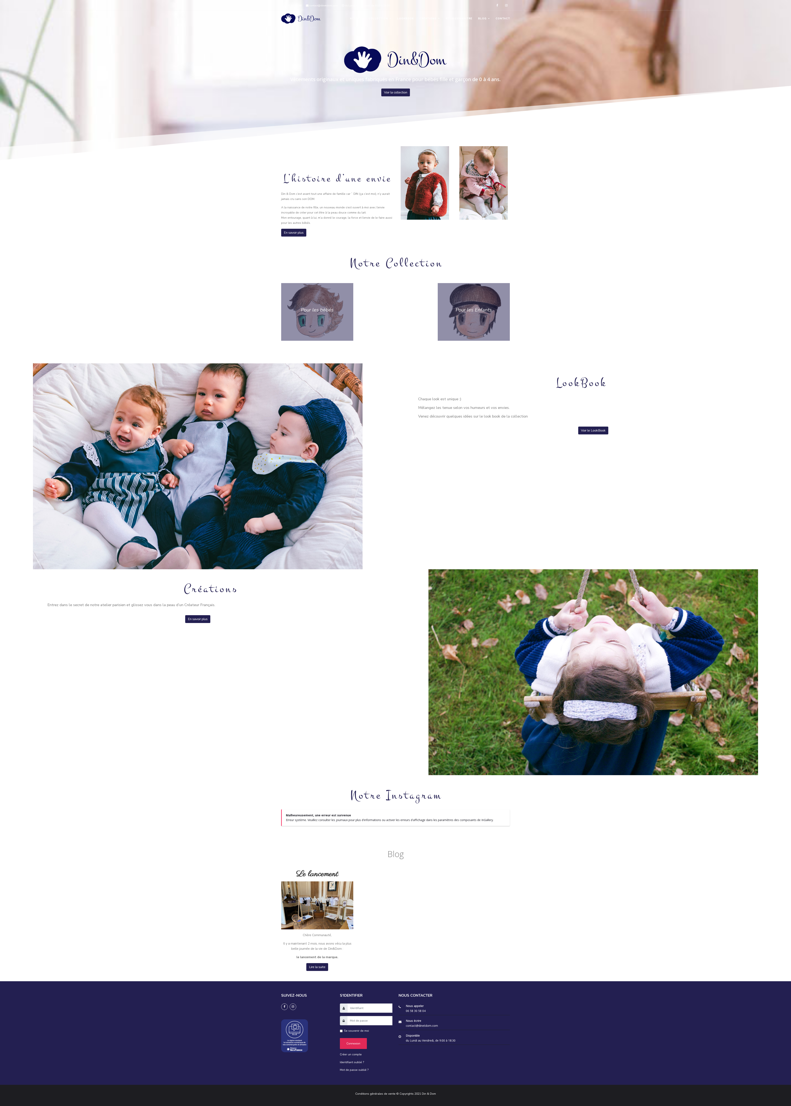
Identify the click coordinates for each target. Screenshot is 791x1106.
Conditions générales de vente (375, 1094)
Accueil (356, 18)
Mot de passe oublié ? (354, 1070)
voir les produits (317, 312)
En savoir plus (294, 232)
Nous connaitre (459, 18)
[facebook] (497, 5)
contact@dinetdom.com (323, 5)
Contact (503, 18)
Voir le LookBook (593, 430)
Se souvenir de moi (356, 1031)
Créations (428, 18)
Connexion (353, 1043)
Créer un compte (351, 1054)
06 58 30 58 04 (292, 5)
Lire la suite (317, 967)
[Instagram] (506, 5)
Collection (378, 18)
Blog (482, 18)
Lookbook (405, 18)
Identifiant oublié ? (352, 1062)
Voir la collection (395, 92)
